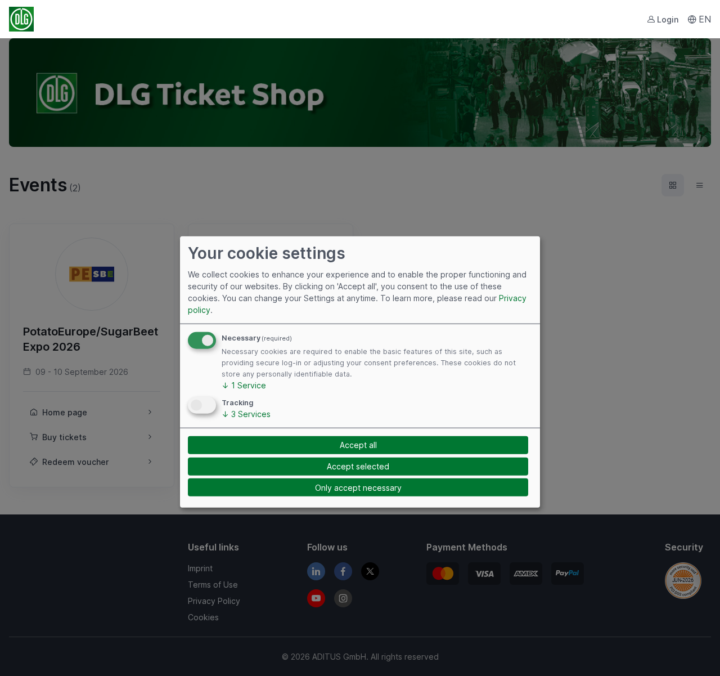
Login (667, 19)
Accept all (358, 445)
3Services (246, 413)
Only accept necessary (358, 488)
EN (705, 19)
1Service (244, 385)
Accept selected (358, 466)
